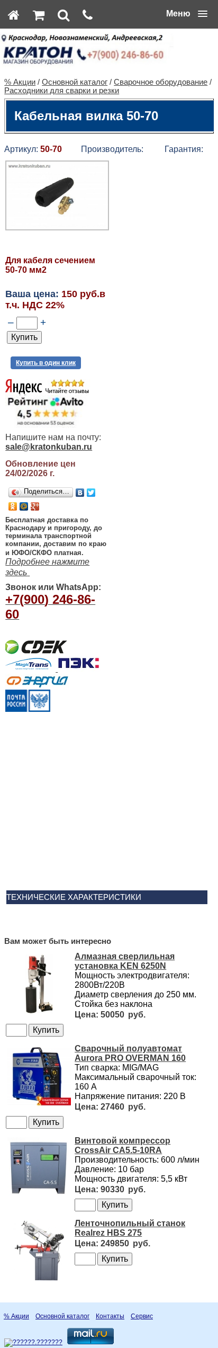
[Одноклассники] (13, 506)
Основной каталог (74, 82)
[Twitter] (91, 492)
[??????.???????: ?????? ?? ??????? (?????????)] (33, 1342)
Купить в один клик (46, 363)
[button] (187, 13)
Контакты (110, 1316)
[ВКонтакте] (80, 492)
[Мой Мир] (24, 506)
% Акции (19, 82)
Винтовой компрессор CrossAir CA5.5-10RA (122, 1145)
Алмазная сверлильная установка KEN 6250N (125, 961)
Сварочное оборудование (160, 82)
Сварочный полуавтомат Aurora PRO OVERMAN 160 (130, 1053)
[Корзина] (39, 15)
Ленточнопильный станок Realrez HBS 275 (130, 1228)
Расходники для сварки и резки (61, 90)
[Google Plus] (35, 506)
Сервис (142, 1316)
